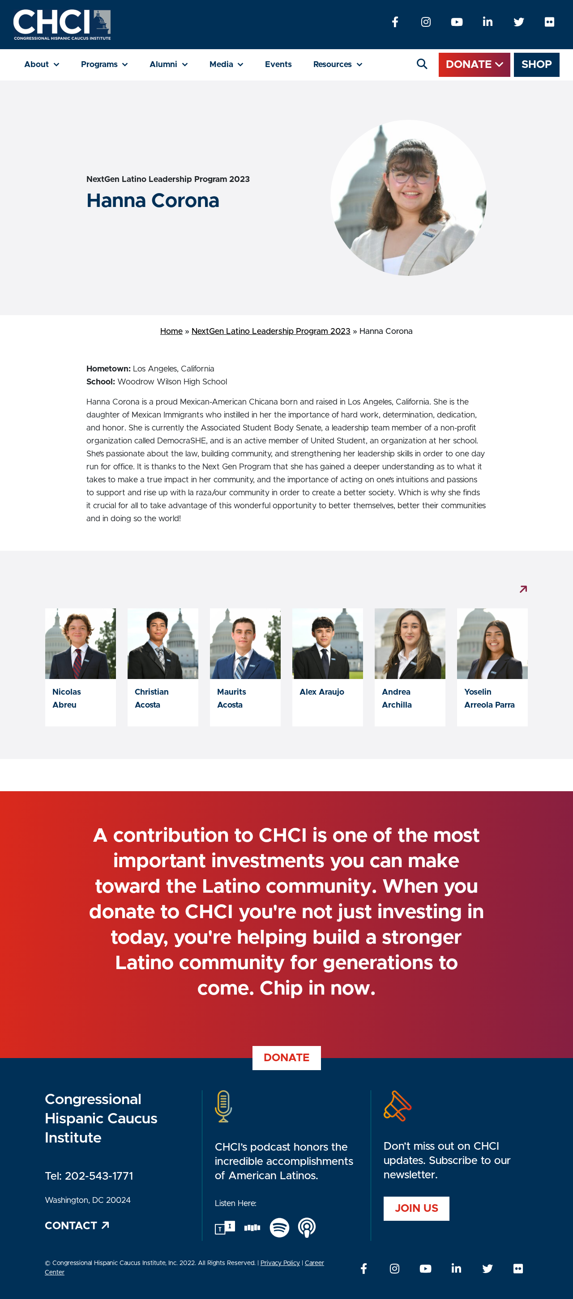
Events (278, 65)
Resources (343, 64)
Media (232, 64)
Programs (110, 64)
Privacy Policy (280, 1263)
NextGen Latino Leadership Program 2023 (271, 332)
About (47, 64)
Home (171, 332)
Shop (537, 64)
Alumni (174, 64)
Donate (470, 64)
